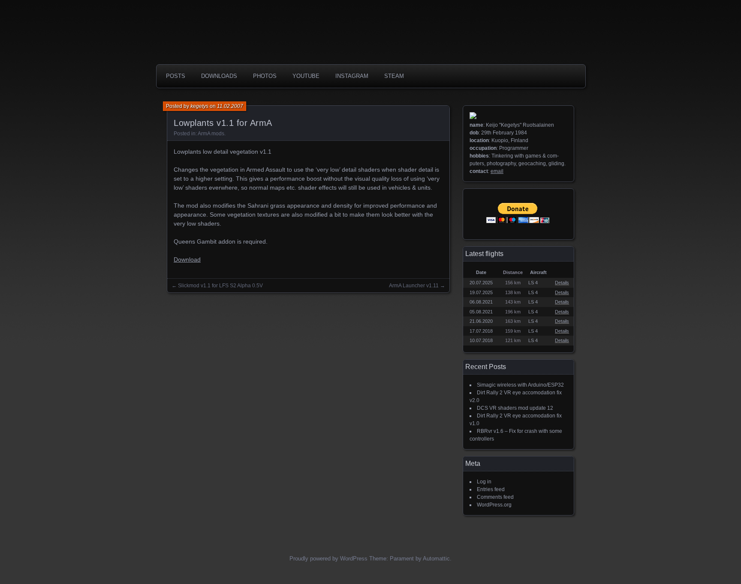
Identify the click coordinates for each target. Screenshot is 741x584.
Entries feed (491, 489)
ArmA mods (211, 134)
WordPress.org (494, 505)
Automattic (436, 558)
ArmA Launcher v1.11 (414, 286)
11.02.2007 (230, 106)
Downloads (219, 76)
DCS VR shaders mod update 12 (515, 408)
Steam (394, 76)
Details (562, 282)
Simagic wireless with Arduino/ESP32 (520, 385)
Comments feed (495, 497)
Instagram (351, 76)
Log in (484, 482)
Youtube (305, 76)
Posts (175, 76)
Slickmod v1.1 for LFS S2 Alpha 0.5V (220, 286)
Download (187, 259)
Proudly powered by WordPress (328, 558)
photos (265, 76)
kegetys (199, 106)
